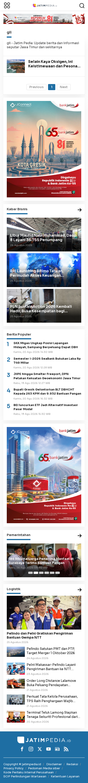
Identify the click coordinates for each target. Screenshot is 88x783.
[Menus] (7, 5)
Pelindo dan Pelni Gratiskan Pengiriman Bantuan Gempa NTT (40, 635)
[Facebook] (22, 749)
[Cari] (82, 5)
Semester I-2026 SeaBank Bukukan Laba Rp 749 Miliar (47, 361)
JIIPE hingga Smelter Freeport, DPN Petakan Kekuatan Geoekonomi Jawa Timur (47, 376)
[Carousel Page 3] (41, 573)
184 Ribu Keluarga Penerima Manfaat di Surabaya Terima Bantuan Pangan (41, 561)
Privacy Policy (13, 768)
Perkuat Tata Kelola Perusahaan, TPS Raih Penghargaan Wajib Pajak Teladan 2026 (52, 698)
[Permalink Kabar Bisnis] (79, 210)
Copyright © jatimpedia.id (22, 764)
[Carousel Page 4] (46, 573)
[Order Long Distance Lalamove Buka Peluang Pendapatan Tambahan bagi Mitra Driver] (16, 683)
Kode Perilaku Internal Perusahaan (28, 772)
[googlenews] (57, 749)
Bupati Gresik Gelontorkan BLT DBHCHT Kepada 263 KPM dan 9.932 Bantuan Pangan (47, 391)
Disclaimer (54, 764)
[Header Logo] (45, 5)
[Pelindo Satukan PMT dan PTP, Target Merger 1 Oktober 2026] (16, 651)
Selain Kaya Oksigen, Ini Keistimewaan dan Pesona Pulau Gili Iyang (52, 66)
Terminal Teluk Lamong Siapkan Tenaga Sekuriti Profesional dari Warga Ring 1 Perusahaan (52, 714)
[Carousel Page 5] (52, 573)
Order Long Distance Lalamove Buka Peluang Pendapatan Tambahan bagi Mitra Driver (51, 683)
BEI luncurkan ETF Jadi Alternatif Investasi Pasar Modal (46, 407)
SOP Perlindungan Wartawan (24, 776)
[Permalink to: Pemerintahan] (79, 536)
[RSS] (66, 749)
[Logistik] (79, 590)
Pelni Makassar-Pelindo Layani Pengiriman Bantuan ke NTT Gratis (51, 667)
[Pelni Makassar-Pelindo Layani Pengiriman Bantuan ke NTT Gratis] (16, 668)
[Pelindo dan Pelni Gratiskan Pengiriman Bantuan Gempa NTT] (44, 613)
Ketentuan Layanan (65, 776)
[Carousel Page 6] (57, 573)
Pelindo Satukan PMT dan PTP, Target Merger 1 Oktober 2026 (51, 651)
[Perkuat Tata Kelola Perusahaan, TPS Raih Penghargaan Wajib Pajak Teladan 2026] (16, 699)
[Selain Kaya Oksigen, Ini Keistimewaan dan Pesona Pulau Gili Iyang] (16, 66)
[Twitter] (40, 749)
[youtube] (48, 749)
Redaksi (72, 764)
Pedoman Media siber (44, 768)
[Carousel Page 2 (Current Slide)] (36, 573)
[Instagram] (31, 749)
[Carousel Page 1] (30, 573)
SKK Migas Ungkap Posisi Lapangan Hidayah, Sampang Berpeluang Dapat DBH (46, 345)
